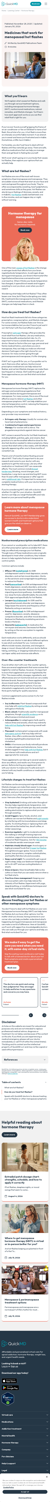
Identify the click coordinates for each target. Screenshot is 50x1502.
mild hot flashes (24, 706)
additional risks (14, 479)
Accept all (25, 1492)
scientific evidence (30, 714)
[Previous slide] (31, 1015)
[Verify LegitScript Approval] (8, 1398)
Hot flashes (16, 194)
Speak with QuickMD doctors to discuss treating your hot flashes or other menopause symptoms (25, 1097)
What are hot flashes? (14, 1087)
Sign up (14, 1366)
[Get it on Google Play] (10, 1387)
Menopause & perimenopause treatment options (22, 1301)
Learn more (13, 529)
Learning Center (14, 11)
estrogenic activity (13, 733)
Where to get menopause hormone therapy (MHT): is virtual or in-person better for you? (24, 1241)
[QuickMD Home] (10, 4)
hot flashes (28, 399)
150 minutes (41, 840)
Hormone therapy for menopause (25, 215)
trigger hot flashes (38, 848)
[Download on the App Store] (9, 1380)
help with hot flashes (14, 725)
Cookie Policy (8, 1487)
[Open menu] (45, 3)
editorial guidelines (13, 1073)
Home (4, 11)
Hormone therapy (27, 11)
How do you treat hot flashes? (18, 1092)
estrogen (17, 333)
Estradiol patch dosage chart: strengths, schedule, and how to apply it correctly (23, 1179)
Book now (36, 4)
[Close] (47, 1476)
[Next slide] (44, 1015)
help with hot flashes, (34, 749)
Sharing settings (25, 1498)
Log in (5, 1366)
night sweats (42, 818)
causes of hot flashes (25, 268)
